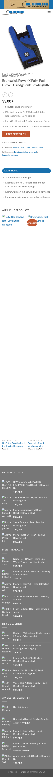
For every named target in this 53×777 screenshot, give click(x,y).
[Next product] (5, 94)
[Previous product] (10, 94)
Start (5, 74)
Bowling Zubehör (21, 74)
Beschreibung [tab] (11, 171)
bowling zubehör (21, 152)
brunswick (33, 152)
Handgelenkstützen (13, 76)
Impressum (13, 772)
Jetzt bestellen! (16, 134)
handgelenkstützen (10, 155)
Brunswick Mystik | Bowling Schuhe (36, 444)
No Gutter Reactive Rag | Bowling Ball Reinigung (13, 444)
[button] (49, 12)
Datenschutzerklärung (32, 772)
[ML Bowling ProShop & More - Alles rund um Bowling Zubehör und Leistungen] (13, 12)
